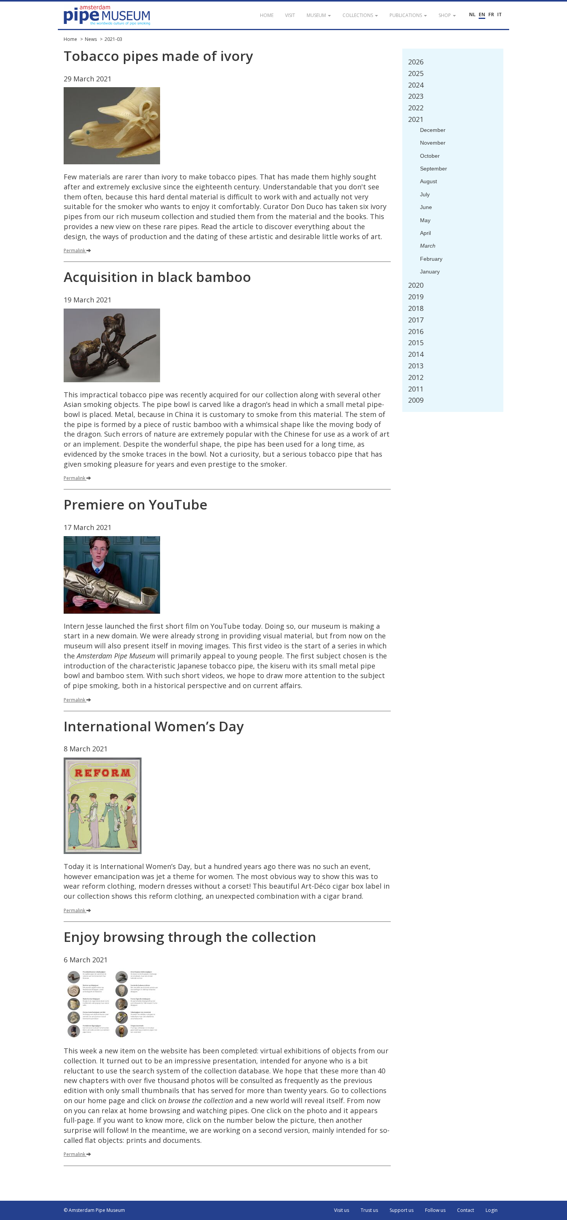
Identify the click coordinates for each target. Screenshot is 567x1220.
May (425, 220)
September (433, 168)
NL (472, 14)
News (91, 39)
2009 (416, 400)
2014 (416, 354)
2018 (416, 308)
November (433, 143)
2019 (416, 296)
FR (491, 14)
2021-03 (113, 39)
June (426, 207)
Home (70, 39)
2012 (416, 377)
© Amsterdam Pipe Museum (94, 1210)
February (431, 259)
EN (482, 14)
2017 (416, 319)
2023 (416, 96)
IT (499, 14)
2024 (416, 84)
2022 (416, 107)
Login (492, 1210)
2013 (416, 365)
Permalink (74, 250)
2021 (416, 119)
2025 (416, 73)
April (425, 233)
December (433, 130)
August (428, 181)
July (425, 194)
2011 (416, 388)
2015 (416, 342)
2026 (416, 61)
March (427, 246)
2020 (416, 285)
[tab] (453, 62)
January (430, 271)
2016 (416, 331)
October (430, 156)
